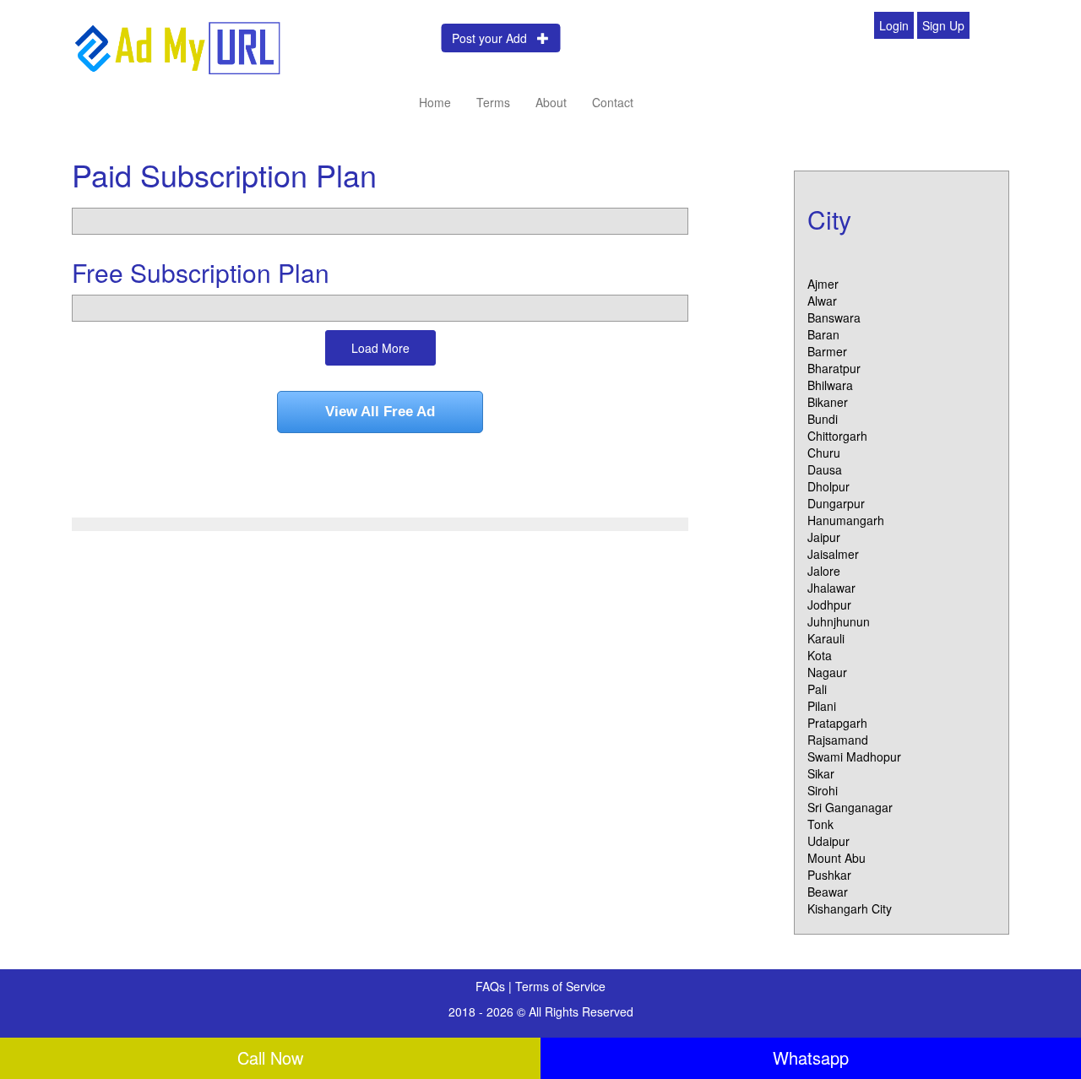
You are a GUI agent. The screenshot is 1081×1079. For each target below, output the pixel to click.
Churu (823, 452)
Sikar (820, 773)
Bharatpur (834, 368)
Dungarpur (836, 503)
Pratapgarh (837, 722)
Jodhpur (829, 604)
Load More (380, 347)
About (551, 102)
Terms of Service (560, 986)
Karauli (826, 638)
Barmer (827, 351)
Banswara (834, 317)
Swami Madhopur (854, 756)
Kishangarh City (849, 908)
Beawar (827, 891)
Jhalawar (831, 587)
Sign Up (943, 25)
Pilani (821, 705)
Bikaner (827, 401)
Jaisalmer (833, 553)
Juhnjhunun (838, 621)
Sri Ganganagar (850, 807)
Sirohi (822, 790)
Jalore (823, 570)
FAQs (491, 986)
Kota (819, 655)
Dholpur (828, 486)
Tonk (820, 824)
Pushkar (829, 874)
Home (435, 102)
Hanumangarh (845, 520)
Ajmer (823, 283)
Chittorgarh (837, 435)
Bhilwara (830, 385)
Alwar (822, 300)
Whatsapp (811, 1057)
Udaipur (828, 840)
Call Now (270, 1057)
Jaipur (823, 537)
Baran (823, 334)
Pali (817, 688)
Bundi (822, 418)
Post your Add (494, 38)
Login (894, 25)
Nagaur (827, 672)
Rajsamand (837, 739)
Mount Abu (836, 857)
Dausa (824, 469)
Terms (493, 102)
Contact (612, 102)
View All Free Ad (380, 412)
